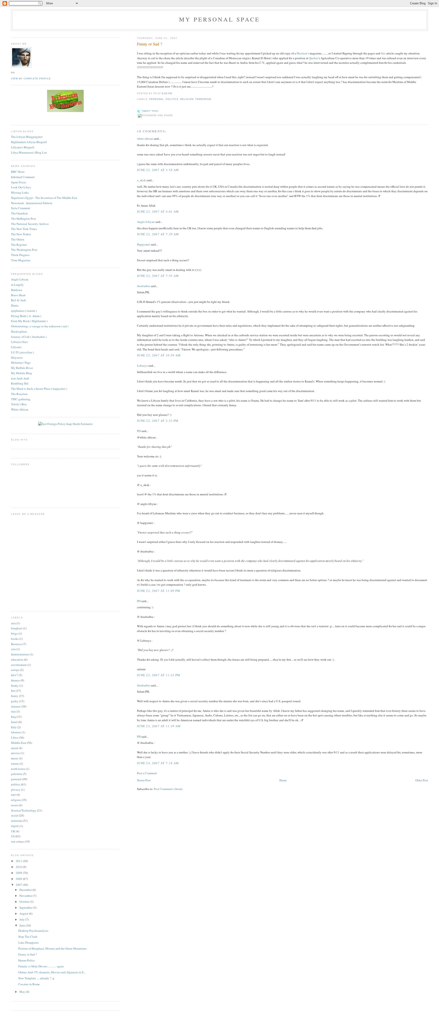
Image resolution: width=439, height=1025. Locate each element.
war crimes (17, 841)
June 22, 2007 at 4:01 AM (158, 211)
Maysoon (17, 357)
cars (13, 649)
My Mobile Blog (21, 373)
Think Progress (20, 255)
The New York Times (24, 229)
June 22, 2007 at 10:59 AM (159, 355)
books (15, 639)
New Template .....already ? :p (36, 978)
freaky (15, 685)
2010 (19, 867)
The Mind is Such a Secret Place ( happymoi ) (39, 389)
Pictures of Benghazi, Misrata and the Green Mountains (52, 948)
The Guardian (19, 213)
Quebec (313, 58)
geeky (15, 701)
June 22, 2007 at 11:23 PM (158, 675)
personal (156, 99)
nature (15, 763)
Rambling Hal (19, 383)
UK (13, 831)
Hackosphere (19, 331)
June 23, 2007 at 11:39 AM (159, 726)
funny (14, 696)
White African (19, 409)
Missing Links (20, 192)
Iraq (13, 717)
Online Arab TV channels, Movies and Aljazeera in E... (52, 972)
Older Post (421, 780)
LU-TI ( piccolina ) (22, 352)
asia (13, 623)
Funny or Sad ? (149, 44)
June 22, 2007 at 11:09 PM (158, 591)
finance (15, 680)
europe (15, 670)
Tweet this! (150, 111)
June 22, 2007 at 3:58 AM (158, 170)
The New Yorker (21, 234)
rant (13, 795)
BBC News (17, 172)
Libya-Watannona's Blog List (29, 152)
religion (186, 99)
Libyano (16, 347)
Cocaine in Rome (29, 984)
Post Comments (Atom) (168, 789)
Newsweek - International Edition (31, 203)
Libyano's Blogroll (22, 147)
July (22, 919)
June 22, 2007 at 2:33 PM (157, 421)
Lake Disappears (28, 942)
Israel (14, 722)
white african (145, 138)
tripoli (15, 826)
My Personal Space (219, 19)
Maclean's (303, 53)
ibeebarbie (143, 286)
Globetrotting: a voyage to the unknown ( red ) (39, 326)
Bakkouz (16, 290)
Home (283, 780)
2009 (19, 873)
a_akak (141, 180)
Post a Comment (147, 773)
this (383, 53)
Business (16, 644)
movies (15, 753)
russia (14, 805)
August (24, 913)
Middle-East (18, 743)
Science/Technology (23, 810)
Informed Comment (23, 177)
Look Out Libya (21, 187)
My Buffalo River (22, 368)
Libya (14, 737)
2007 (19, 885)
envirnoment (19, 665)
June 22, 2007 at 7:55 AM (158, 276)
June (22, 925)
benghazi (16, 628)
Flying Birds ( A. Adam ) (26, 316)
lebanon (16, 732)
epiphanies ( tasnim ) (24, 311)
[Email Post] (173, 93)
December (25, 890)
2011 (19, 861)
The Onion (17, 239)
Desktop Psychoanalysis (33, 931)
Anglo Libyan (19, 279)
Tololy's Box (19, 404)
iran (13, 711)
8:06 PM (167, 93)
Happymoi (143, 244)
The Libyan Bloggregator (27, 137)
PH (139, 431)
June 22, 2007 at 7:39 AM (158, 234)
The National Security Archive (30, 224)
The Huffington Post (23, 218)
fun (13, 691)
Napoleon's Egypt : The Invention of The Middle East (44, 198)
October (24, 902)
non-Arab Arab (20, 378)
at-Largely (17, 285)
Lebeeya (142, 365)
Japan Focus (18, 182)
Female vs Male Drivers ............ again (41, 966)
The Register (19, 245)
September (26, 907)
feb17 (14, 675)
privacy (15, 789)
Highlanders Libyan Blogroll (29, 142)
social (14, 815)
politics (172, 99)
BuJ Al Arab (18, 300)
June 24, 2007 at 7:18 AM (158, 763)
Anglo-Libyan (146, 222)
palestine (16, 774)
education (17, 659)
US (13, 836)
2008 (19, 879)
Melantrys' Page (21, 362)
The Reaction (19, 394)
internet (16, 706)
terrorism (203, 99)
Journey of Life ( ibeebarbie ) (29, 337)
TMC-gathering (20, 399)
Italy (14, 727)
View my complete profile (31, 78)
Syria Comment (20, 208)
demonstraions (20, 654)
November (26, 896)
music (14, 758)
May (22, 992)
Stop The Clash (27, 936)
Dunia (15, 305)
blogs (14, 633)
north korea (18, 769)
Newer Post (144, 780)
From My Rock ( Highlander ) (29, 321)
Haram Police (26, 960)
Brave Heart (18, 295)
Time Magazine (20, 260)
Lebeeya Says (19, 342)
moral (14, 748)
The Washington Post (24, 250)
